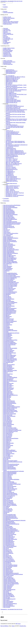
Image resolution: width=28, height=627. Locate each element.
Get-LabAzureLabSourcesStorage (10, 284)
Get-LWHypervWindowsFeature (10, 358)
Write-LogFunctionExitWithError (10, 603)
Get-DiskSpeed (6, 270)
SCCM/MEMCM (6, 42)
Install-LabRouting (7, 397)
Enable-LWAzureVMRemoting (9, 259)
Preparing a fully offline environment (10, 21)
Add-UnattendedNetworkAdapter (10, 221)
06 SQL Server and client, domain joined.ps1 (15, 110)
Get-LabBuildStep (7, 294)
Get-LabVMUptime (7, 338)
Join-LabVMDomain (7, 422)
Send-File (5, 513)
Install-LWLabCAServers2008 (9, 413)
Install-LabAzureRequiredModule (10, 377)
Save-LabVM (6, 507)
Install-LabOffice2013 (7, 391)
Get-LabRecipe (6, 315)
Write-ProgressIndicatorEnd (9, 605)
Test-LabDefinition (7, 568)
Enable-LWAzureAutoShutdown (10, 257)
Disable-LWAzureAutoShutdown (10, 241)
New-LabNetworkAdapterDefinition (10, 438)
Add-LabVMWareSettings (8, 216)
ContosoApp (8, 140)
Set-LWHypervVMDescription (9, 528)
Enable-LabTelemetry (7, 254)
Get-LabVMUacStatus (7, 337)
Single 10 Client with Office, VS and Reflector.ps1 (16, 89)
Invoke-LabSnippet (7, 419)
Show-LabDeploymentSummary (10, 546)
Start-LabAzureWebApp (8, 547)
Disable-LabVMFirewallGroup (9, 240)
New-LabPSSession (7, 440)
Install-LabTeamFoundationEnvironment (11, 406)
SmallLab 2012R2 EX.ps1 (11, 99)
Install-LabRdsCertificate (8, 393)
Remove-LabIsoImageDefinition (9, 472)
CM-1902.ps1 (8, 135)
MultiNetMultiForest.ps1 (11, 72)
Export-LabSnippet (7, 267)
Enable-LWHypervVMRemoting (10, 261)
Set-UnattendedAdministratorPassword (11, 530)
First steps (5, 11)
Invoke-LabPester (6, 417)
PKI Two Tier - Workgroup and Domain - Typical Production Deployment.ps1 (16, 88)
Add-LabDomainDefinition (8, 211)
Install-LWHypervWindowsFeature (10, 411)
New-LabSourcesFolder (8, 445)
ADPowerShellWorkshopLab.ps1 (13, 185)
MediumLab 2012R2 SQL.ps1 (12, 79)
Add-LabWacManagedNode (9, 218)
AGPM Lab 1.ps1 (9, 130)
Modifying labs (6, 20)
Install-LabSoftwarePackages (9, 402)
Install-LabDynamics (7, 386)
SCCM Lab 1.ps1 (9, 170)
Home (4, 4)
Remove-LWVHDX (7, 491)
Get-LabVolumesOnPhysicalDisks (10, 339)
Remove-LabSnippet (7, 477)
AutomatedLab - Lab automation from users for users (11, 1)
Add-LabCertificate (7, 208)
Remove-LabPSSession (8, 474)
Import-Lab (5, 363)
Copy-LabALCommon (8, 234)
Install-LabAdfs (6, 375)
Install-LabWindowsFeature (9, 409)
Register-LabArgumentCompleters (10, 460)
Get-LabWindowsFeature (8, 341)
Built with (3, 625)
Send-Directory (6, 512)
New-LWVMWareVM (8, 455)
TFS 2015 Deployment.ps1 (11, 176)
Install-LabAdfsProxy (7, 376)
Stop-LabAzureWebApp (8, 553)
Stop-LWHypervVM (7, 556)
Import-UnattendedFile (8, 369)
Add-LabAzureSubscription (9, 206)
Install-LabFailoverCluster (8, 388)
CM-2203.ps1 (8, 138)
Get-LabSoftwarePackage (8, 318)
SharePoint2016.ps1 (10, 175)
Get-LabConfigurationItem (8, 298)
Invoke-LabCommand (7, 414)
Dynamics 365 (6, 40)
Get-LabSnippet (6, 317)
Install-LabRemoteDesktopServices (10, 395)
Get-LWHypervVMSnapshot (9, 356)
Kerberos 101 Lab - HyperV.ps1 (12, 191)
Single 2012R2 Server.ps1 (11, 95)
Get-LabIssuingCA (7, 307)
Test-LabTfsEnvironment (8, 575)
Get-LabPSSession (7, 314)
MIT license (18, 623)
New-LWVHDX (6, 454)
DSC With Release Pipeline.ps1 (12, 145)
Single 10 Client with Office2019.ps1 (13, 90)
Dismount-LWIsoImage (8, 246)
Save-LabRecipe (6, 506)
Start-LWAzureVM (7, 549)
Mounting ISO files (7, 63)
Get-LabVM (5, 331)
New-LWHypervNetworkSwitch (10, 451)
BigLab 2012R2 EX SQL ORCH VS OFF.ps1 (15, 76)
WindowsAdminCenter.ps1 (11, 179)
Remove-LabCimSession (8, 466)
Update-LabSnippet (7, 588)
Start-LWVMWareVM (7, 552)
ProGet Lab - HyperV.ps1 (11, 168)
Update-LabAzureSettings (8, 584)
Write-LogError (6, 600)
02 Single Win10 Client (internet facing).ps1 (15, 106)
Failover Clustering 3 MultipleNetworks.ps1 (15, 151)
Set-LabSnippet (6, 525)
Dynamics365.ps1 (9, 147)
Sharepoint (5, 31)
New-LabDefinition (7, 437)
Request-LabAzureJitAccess (9, 495)
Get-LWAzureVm (6, 347)
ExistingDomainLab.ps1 (11, 148)
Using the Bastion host (7, 64)
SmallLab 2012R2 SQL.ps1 (11, 102)
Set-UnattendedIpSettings (8, 538)
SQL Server (5, 36)
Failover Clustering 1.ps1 (11, 149)
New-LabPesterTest (7, 439)
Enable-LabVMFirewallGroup (9, 255)
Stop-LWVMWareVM (7, 557)
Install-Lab (5, 372)
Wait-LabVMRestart (7, 593)
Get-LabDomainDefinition (8, 301)
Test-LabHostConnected (8, 570)
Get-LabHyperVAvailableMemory (10, 302)
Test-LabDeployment (7, 569)
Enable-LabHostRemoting (8, 250)
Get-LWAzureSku (7, 345)
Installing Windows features (9, 48)
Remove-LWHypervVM (8, 487)
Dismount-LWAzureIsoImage (9, 245)
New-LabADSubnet (7, 426)
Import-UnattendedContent (8, 368)
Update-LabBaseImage (8, 586)
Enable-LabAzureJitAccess (8, 248)
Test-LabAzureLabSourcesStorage (10, 564)
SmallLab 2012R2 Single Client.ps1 (13, 100)
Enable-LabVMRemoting (8, 256)
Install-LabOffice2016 (7, 392)
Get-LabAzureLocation (8, 287)
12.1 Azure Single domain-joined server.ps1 (15, 126)
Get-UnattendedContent (8, 362)
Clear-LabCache (6, 229)
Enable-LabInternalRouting (8, 252)
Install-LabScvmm (7, 399)
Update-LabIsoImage (7, 587)
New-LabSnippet (6, 444)
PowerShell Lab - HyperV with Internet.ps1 (15, 195)
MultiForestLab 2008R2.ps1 (11, 80)
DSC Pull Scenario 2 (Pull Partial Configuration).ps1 (16, 144)
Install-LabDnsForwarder (8, 383)
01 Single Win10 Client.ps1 (11, 104)
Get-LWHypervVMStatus (8, 357)
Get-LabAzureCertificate (8, 280)
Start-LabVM (6, 548)
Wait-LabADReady (7, 590)
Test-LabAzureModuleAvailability (10, 566)
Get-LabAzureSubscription (8, 289)
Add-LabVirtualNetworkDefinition (10, 214)
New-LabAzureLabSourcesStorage (10, 429)
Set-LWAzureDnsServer (8, 527)
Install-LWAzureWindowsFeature (10, 410)
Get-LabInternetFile (7, 304)
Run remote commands (8, 50)
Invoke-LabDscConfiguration (9, 416)
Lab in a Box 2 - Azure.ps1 (11, 160)
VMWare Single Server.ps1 (11, 183)
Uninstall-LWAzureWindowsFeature (10, 582)
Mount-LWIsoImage (7, 425)
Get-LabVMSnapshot (7, 335)
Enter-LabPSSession (7, 263)
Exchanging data (6, 52)
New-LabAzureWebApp (8, 432)
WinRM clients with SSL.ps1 (12, 181)
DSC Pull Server (6, 37)
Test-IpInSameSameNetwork (9, 561)
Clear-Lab (5, 228)
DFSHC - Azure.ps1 (10, 189)
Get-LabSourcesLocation (8, 320)
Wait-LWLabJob (6, 597)
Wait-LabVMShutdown (8, 594)
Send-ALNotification (7, 511)
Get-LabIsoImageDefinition (9, 306)
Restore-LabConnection (8, 501)
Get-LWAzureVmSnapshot (8, 350)
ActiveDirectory (6, 29)
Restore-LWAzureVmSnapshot (9, 504)
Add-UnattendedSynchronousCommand (11, 223)
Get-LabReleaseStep (7, 316)
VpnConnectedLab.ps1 (10, 73)
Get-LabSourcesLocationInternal (10, 321)
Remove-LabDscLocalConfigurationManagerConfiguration (13, 470)
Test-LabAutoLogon (7, 563)
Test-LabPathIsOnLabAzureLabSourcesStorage (13, 574)
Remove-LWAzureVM (8, 485)
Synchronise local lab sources (9, 61)
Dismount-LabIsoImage (8, 243)
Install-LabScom (6, 398)
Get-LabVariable (6, 327)
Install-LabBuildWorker (8, 379)
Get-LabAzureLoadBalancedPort (10, 286)
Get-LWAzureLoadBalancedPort (10, 343)
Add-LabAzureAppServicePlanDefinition (11, 205)
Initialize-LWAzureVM (8, 371)
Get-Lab (5, 272)
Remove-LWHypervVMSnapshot (10, 488)
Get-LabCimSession (7, 297)
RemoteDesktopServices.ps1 (12, 169)
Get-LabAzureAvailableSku (9, 279)
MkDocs (6, 625)
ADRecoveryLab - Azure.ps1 (12, 186)
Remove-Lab (6, 463)
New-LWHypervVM (7, 452)
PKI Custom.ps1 (9, 82)
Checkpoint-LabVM (7, 225)
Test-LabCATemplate (7, 567)
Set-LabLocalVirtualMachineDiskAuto (11, 523)
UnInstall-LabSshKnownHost (9, 580)
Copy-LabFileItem (7, 235)
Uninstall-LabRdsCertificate (9, 579)
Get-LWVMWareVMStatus (9, 361)
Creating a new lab (7, 16)
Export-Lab (5, 264)
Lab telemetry (6, 198)
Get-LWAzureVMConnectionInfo (10, 348)
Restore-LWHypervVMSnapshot (10, 505)
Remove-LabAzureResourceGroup (10, 465)
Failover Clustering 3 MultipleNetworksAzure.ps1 (16, 153)
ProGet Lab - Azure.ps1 (11, 167)
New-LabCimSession (7, 436)
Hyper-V (5, 35)
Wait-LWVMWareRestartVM (9, 598)
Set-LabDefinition (7, 519)
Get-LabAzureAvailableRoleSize (10, 277)
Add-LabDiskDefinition (8, 209)
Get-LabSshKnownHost (8, 322)
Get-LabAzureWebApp (8, 290)
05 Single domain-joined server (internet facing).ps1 (16, 109)
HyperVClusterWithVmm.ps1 (12, 156)
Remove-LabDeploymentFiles (9, 467)
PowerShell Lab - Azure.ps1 (11, 194)
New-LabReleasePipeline (8, 443)
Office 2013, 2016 (7, 30)
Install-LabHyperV (7, 390)
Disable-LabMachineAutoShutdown (10, 238)
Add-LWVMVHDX (7, 220)
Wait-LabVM (6, 591)
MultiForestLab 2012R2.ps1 (11, 70)
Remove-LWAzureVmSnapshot (9, 486)
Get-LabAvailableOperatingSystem (10, 274)
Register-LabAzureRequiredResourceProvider (12, 461)
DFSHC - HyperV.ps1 (10, 190)
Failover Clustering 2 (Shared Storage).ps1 (14, 150)
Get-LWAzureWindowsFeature (9, 352)
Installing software (7, 49)
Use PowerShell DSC (7, 51)
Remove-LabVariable (7, 478)
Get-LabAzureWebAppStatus (9, 293)
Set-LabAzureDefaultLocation (9, 514)
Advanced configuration (8, 12)
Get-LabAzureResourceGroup (9, 288)
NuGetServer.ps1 (9, 165)
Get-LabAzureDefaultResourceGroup (11, 282)
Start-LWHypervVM (7, 550)
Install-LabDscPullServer (8, 385)
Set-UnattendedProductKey (8, 541)
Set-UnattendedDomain (8, 535)
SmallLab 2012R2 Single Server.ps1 (13, 101)
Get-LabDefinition (7, 300)
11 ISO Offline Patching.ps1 (11, 124)
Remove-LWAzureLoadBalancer (10, 482)
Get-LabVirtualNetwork (8, 329)
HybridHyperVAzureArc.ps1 (12, 155)
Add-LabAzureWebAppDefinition (10, 207)
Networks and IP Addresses (8, 18)
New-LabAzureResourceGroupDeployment (12, 430)
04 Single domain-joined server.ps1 (13, 108)
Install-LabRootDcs (7, 396)
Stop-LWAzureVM (7, 555)
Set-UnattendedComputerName (9, 534)
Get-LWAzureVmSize (7, 349)
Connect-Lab (6, 231)
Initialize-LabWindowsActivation (10, 370)
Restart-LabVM (6, 499)
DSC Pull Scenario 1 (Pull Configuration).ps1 (15, 141)
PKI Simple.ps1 (9, 83)
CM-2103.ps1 (8, 137)
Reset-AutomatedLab (7, 498)
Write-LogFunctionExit (8, 602)
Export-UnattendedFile (8, 268)
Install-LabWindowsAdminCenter (10, 407)
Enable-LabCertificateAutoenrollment (11, 249)
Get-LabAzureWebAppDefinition (10, 291)
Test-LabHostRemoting (8, 572)
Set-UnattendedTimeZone (8, 542)
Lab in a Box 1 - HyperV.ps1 (12, 158)
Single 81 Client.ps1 (10, 97)
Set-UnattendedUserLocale (8, 543)
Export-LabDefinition (7, 266)
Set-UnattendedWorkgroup (8, 545)
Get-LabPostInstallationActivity (9, 311)
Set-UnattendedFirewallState (9, 536)
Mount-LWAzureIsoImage (8, 424)
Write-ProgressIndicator (8, 604)
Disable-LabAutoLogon (8, 236)
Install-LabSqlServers (7, 404)
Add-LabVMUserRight (8, 215)
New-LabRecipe (6, 441)
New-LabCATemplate (7, 434)
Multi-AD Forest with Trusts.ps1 (12, 164)
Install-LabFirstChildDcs (8, 389)
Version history (6, 200)
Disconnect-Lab (6, 242)
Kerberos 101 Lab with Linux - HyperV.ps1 (15, 192)
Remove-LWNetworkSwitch (9, 489)
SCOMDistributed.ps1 (10, 171)
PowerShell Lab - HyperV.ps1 (12, 196)
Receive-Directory (7, 458)
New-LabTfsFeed (6, 446)
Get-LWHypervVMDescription (9, 355)
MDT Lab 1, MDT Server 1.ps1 (12, 162)
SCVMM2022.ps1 (9, 174)
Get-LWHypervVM (7, 354)
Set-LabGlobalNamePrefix (8, 521)
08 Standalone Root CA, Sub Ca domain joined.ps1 (16, 119)
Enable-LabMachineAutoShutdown (10, 253)
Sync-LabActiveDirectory (8, 559)
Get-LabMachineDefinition (8, 309)
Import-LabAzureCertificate (9, 364)
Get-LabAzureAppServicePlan (9, 275)
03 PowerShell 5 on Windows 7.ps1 (13, 107)
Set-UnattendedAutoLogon (8, 533)
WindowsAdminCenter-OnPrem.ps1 (13, 178)
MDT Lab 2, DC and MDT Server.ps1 (14, 163)
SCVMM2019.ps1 (9, 172)
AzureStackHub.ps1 (10, 69)
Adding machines (6, 19)
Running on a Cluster (7, 56)
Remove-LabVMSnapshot (8, 481)
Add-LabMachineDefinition (9, 213)
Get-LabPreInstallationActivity (9, 313)
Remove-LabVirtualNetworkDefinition (11, 479)
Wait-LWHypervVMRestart (9, 596)
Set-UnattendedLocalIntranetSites (10, 539)
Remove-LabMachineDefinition (9, 473)
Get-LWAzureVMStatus (8, 351)
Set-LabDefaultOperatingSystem (10, 516)
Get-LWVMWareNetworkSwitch (10, 359)
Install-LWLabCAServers (8, 412)
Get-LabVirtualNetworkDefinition (10, 330)
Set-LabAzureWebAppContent (9, 515)
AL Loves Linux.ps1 (10, 75)
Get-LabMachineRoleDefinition (9, 310)
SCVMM (5, 41)
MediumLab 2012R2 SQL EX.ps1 (13, 78)
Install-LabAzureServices (8, 378)
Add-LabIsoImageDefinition (9, 212)
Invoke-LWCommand (7, 420)
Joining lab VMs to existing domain (10, 22)
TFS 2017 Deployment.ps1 (11, 177)
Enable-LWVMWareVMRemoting (10, 262)
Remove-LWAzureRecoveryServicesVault (11, 484)
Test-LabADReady (7, 562)
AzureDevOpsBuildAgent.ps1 (12, 133)
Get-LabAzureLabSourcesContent (10, 283)
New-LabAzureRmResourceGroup (10, 431)
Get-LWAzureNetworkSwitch (9, 344)
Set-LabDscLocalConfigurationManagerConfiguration (14, 520)
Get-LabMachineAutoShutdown (9, 308)
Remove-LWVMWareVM (8, 492)
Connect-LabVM (6, 232)
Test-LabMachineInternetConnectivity (11, 573)
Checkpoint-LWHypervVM (9, 227)
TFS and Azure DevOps (8, 34)
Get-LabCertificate (7, 296)
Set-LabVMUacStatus (7, 526)
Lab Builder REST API (8, 38)
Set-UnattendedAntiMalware (9, 532)
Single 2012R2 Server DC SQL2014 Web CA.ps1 (16, 94)
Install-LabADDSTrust (8, 373)
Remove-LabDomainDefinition (9, 468)
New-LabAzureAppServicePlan (9, 427)
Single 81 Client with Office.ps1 (12, 96)
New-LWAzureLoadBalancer (9, 450)
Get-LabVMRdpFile (7, 334)
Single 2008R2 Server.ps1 (11, 93)
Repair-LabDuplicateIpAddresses (10, 493)
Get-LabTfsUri (6, 325)
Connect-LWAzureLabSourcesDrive (10, 233)
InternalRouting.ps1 (10, 157)
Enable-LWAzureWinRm (8, 260)
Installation (5, 6)
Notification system (7, 53)
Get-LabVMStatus (7, 336)
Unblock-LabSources (7, 576)
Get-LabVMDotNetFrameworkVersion (11, 332)
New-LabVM (6, 448)
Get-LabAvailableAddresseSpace (10, 273)
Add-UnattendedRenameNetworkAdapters (12, 222)
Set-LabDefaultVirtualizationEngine (10, 518)
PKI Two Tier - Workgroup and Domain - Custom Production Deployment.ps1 (16, 85)
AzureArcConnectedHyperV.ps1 (12, 131)
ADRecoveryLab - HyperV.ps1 (12, 188)
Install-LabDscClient (7, 384)
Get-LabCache (6, 295)
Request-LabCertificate (8, 497)
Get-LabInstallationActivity (8, 303)
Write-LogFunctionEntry (8, 601)
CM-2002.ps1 (8, 136)
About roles (5, 28)
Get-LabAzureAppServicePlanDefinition (11, 276)
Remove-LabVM (6, 480)
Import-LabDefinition (7, 365)
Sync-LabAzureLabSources (9, 560)
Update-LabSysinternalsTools (9, 589)
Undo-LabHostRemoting (8, 577)
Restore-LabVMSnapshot (8, 502)
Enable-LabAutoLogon (8, 247)
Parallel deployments (7, 23)
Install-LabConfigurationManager (10, 380)
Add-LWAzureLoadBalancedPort (10, 219)
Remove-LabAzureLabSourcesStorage (11, 464)
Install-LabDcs (6, 382)
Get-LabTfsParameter (7, 324)
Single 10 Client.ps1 (10, 92)
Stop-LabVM (6, 554)
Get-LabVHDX (6, 328)
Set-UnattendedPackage (8, 540)
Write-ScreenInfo (6, 607)
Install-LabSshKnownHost (8, 405)
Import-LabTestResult (7, 366)
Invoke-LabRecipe (7, 418)
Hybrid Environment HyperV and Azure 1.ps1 (15, 154)
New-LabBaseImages (7, 433)
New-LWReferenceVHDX (8, 453)
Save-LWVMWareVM (8, 509)
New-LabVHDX (6, 447)
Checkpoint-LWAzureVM (8, 226)
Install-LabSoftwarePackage (9, 400)
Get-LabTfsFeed (6, 323)
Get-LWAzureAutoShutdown (9, 342)
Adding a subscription (7, 60)
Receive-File (5, 459)
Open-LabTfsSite (6, 457)
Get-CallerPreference (7, 269)
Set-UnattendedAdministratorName (10, 529)
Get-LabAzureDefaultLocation (9, 281)
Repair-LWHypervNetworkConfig (10, 494)
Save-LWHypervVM (7, 508)
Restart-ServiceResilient (8, 500)
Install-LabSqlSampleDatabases (9, 403)
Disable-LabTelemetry (7, 239)
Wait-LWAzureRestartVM (8, 595)
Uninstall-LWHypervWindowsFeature (11, 583)
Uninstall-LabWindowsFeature (9, 581)
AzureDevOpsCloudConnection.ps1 (13, 134)
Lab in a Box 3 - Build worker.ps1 (13, 161)
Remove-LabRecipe (7, 475)
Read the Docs (23, 625)
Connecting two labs (7, 55)
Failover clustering (7, 33)
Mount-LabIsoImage (7, 423)
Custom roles (6, 43)
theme (13, 625)
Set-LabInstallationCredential (9, 522)
